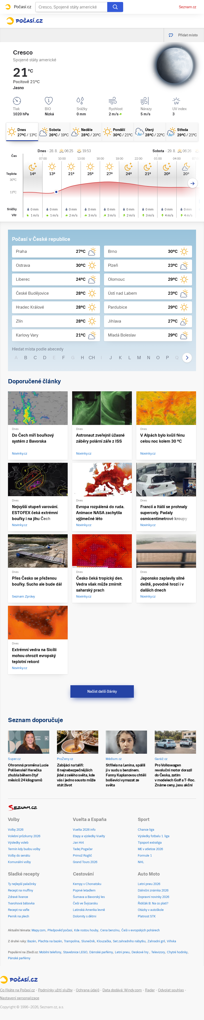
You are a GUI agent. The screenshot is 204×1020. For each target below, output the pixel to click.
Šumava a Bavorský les (89, 897)
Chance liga (146, 829)
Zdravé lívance (18, 897)
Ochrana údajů (87, 990)
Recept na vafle (18, 910)
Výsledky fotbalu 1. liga (153, 836)
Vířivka (171, 941)
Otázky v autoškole (151, 910)
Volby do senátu (19, 855)
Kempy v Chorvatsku (87, 884)
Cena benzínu (109, 930)
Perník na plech (18, 916)
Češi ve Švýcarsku (85, 903)
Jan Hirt (78, 842)
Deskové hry (140, 952)
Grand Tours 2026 (85, 862)
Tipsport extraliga (150, 842)
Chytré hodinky (177, 952)
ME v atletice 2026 (150, 849)
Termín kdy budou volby (24, 849)
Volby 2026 (15, 829)
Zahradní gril (156, 941)
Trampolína (71, 941)
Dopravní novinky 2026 (153, 897)
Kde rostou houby (86, 930)
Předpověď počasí (60, 930)
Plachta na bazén (50, 941)
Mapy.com (39, 930)
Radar (150, 990)
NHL (141, 862)
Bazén (31, 941)
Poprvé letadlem (84, 890)
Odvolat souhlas (171, 990)
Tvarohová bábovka (21, 903)
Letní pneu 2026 (149, 884)
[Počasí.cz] (24, 21)
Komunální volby (19, 862)
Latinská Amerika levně (89, 910)
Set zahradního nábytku (129, 941)
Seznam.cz (187, 7)
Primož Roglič (82, 855)
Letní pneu (122, 952)
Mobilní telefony (50, 952)
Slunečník (88, 941)
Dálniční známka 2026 (153, 890)
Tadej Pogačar (83, 849)
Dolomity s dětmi (84, 916)
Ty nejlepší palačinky (22, 884)
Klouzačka (104, 941)
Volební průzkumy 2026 (24, 836)
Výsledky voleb (18, 842)
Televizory (158, 952)
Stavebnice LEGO (75, 952)
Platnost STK (147, 916)
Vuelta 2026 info (84, 829)
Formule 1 (145, 855)
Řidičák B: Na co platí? (153, 903)
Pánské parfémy (19, 958)
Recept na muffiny (20, 890)
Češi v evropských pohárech (140, 930)
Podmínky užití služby (55, 990)
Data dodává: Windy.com (122, 990)
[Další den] (193, 183)
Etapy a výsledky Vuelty (89, 836)
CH (92, 357)
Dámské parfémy (101, 952)
